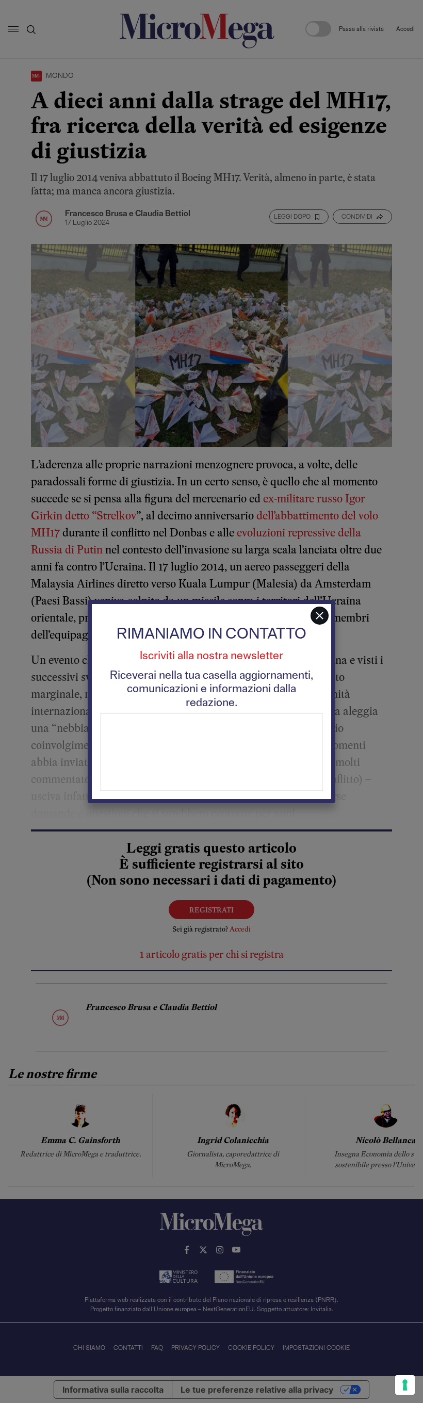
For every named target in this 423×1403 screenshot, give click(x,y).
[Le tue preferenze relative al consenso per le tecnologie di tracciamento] (405, 1385)
